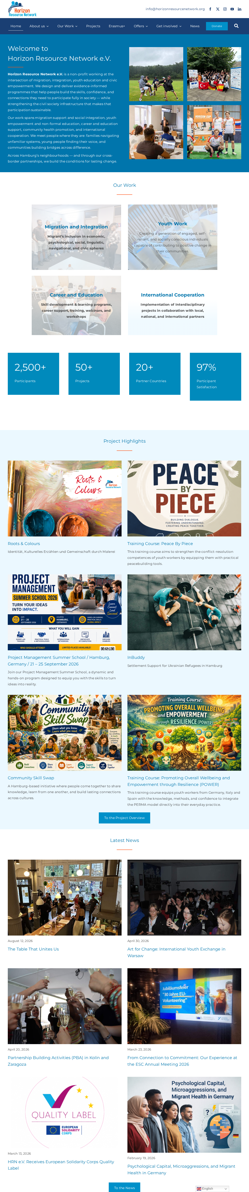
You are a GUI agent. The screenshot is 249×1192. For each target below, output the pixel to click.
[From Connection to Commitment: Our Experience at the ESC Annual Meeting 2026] (184, 1019)
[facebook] (210, 9)
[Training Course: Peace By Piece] (184, 515)
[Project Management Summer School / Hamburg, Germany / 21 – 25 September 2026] (65, 631)
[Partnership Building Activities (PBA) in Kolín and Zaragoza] (65, 1019)
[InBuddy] (184, 622)
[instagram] (225, 9)
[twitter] (217, 9)
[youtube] (232, 9)
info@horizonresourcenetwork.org (175, 9)
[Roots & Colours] (65, 509)
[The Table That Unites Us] (65, 908)
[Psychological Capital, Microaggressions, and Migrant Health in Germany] (184, 1128)
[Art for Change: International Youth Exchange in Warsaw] (184, 911)
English (207, 1188)
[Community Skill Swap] (65, 749)
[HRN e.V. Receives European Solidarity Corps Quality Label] (65, 1126)
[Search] (236, 26)
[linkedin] (239, 9)
